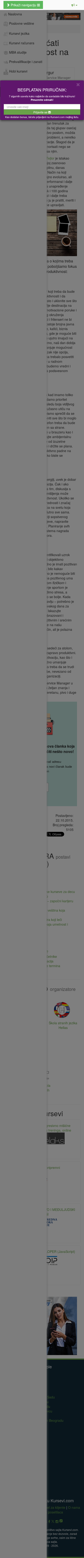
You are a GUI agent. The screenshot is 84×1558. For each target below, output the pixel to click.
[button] (74, 5)
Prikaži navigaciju (23, 5)
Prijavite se (40, 112)
